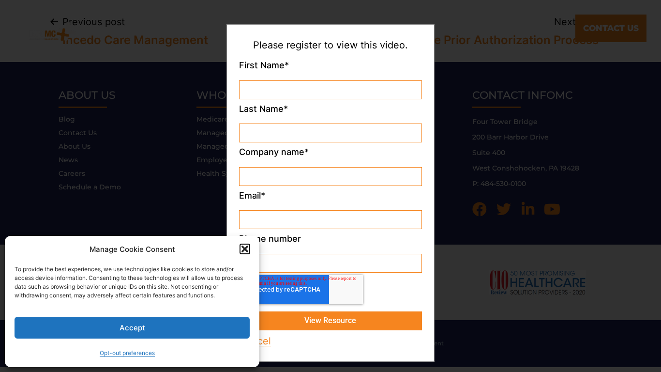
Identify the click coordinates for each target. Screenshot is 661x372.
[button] (245, 249)
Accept (132, 327)
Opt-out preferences (127, 352)
